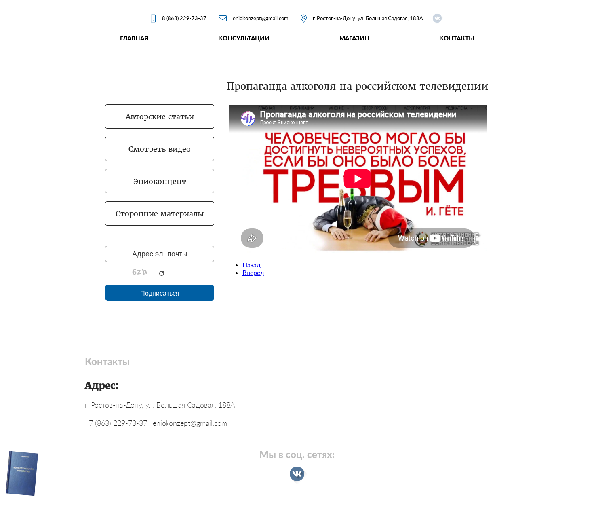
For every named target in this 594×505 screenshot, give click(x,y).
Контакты (456, 38)
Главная (134, 38)
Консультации (244, 38)
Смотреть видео (159, 149)
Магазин (354, 38)
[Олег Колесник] (437, 18)
